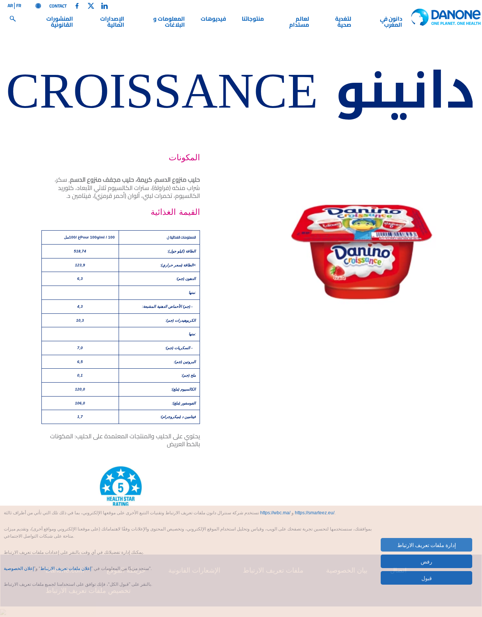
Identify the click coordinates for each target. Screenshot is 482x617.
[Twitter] (91, 5)
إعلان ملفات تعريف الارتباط (65, 568)
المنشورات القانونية (59, 23)
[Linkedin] (104, 5)
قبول (426, 577)
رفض (426, 561)
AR (10, 6)
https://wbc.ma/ (275, 512)
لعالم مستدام (299, 23)
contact (58, 6)
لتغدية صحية (343, 23)
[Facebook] (77, 5)
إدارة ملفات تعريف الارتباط (426, 544)
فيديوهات (213, 20)
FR (18, 6)
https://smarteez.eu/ (314, 512)
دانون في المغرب (391, 23)
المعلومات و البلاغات (169, 23)
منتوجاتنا (253, 20)
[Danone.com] (38, 5)
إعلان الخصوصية (19, 568)
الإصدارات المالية (112, 23)
